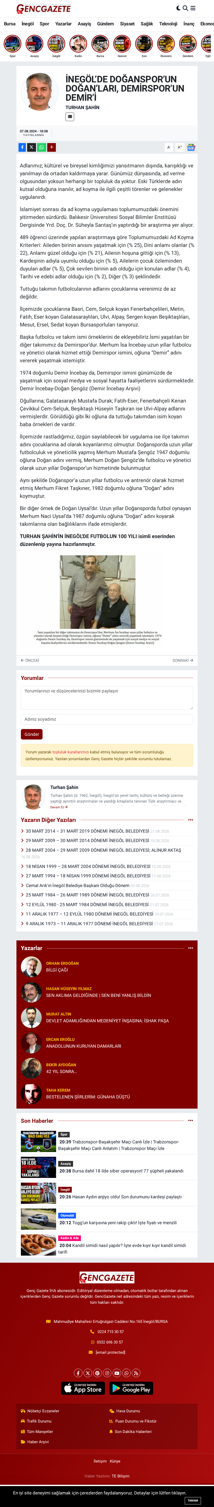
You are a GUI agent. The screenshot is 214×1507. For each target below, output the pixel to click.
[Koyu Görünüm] (178, 8)
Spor (44, 23)
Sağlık (147, 23)
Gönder (32, 734)
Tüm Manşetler (40, 1431)
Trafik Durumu (39, 1421)
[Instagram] (107, 1373)
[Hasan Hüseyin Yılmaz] (31, 991)
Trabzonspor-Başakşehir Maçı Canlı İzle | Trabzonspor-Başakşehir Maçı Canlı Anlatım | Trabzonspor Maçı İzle (118, 1145)
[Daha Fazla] (51, 147)
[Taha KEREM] (31, 1093)
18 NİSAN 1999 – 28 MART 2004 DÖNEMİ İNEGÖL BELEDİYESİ (89, 866)
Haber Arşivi (38, 1442)
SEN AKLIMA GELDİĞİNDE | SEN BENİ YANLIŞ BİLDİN (98, 995)
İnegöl (28, 23)
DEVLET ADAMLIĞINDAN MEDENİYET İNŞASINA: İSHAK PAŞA (107, 1020)
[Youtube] (116, 1373)
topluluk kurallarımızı (71, 752)
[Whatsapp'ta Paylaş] (41, 147)
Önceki (31, 660)
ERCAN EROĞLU (60, 1039)
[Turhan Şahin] (40, 91)
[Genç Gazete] (43, 8)
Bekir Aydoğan (61, 1065)
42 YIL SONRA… (61, 1071)
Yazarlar (63, 23)
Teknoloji (168, 23)
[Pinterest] (97, 1373)
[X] (88, 1373)
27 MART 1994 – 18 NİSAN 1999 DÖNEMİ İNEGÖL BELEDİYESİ (89, 875)
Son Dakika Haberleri (133, 1431)
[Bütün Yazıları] (190, 819)
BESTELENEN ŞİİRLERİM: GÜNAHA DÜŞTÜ (88, 1096)
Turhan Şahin (82, 107)
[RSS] (136, 1373)
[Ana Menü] (193, 8)
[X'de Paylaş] (31, 147)
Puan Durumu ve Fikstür (136, 1421)
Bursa (9, 23)
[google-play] (131, 1388)
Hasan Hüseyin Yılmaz (69, 988)
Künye (115, 1461)
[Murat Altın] (31, 1017)
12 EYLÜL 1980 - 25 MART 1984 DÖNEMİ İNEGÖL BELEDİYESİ (88, 904)
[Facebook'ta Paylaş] (22, 147)
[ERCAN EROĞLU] (31, 1042)
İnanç (188, 23)
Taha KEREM (58, 1090)
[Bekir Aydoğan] (31, 1067)
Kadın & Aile (70, 1238)
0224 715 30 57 (111, 1331)
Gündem (105, 23)
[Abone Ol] (191, 147)
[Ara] (185, 8)
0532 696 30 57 (110, 1342)
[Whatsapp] (126, 1373)
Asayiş (84, 23)
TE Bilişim (120, 1476)
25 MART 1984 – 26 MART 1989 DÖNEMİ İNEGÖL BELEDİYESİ (88, 895)
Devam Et (57, 807)
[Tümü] (190, 948)
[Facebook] (78, 1373)
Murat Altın (58, 1014)
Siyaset (127, 23)
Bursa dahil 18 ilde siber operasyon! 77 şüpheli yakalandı (121, 1170)
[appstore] (83, 1388)
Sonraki (181, 660)
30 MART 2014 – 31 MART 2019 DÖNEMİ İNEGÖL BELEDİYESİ (88, 831)
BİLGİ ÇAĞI (57, 970)
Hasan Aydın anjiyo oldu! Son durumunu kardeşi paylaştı (121, 1196)
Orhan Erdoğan (62, 963)
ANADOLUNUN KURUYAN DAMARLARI (83, 1046)
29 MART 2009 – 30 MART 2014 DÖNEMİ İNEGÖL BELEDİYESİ (88, 840)
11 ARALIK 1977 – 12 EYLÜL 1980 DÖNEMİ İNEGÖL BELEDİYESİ (90, 914)
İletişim (100, 1461)
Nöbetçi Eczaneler (43, 1411)
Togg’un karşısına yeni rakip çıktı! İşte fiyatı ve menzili (118, 1222)
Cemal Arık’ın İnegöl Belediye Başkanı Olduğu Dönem (78, 885)
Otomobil (67, 1215)
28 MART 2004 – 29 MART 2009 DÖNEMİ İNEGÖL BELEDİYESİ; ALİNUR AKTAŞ (103, 850)
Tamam (193, 1500)
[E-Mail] (70, 116)
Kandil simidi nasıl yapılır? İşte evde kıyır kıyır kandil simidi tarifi (122, 1249)
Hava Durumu (128, 1411)
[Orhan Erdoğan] (31, 966)
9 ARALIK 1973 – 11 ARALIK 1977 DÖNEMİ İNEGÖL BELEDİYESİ (90, 923)
